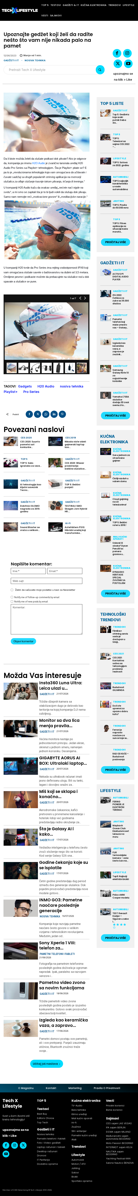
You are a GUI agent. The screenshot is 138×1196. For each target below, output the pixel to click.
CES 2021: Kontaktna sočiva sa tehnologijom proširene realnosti (119, 664)
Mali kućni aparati (120, 537)
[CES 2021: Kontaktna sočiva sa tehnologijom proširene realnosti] (105, 656)
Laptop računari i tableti (51, 1147)
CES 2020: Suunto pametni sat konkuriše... (30, 444)
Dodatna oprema (47, 1164)
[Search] (100, 69)
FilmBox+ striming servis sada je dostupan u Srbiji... (120, 636)
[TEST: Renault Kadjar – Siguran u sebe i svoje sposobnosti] (105, 911)
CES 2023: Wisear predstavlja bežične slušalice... (75, 465)
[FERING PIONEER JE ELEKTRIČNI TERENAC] (105, 800)
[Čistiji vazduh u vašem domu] (105, 474)
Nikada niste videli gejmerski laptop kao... (75, 444)
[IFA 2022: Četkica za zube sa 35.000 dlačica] (105, 293)
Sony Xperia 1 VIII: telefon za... (57, 945)
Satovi (75, 1172)
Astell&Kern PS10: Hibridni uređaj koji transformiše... (75, 530)
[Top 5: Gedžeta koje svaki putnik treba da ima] (105, 113)
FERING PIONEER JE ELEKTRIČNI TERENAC (118, 806)
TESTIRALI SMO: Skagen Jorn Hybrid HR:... (76, 508)
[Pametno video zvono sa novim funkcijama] (21, 991)
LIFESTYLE (110, 790)
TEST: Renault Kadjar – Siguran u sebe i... (120, 917)
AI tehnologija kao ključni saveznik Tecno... (30, 487)
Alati (74, 1139)
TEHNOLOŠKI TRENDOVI (113, 617)
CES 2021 (118, 653)
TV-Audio (77, 1105)
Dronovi (41, 1155)
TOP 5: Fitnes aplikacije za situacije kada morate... (120, 227)
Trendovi (119, 627)
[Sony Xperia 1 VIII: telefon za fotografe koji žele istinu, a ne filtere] (21, 951)
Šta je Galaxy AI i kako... (56, 831)
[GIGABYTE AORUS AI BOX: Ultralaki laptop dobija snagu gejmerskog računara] (21, 766)
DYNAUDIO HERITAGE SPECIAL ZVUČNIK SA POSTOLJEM (118, 577)
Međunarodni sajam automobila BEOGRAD (118, 1137)
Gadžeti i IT (11, 60)
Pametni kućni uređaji (84, 1135)
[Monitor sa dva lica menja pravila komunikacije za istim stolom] (21, 728)
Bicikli (75, 1176)
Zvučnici (76, 1126)
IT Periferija (43, 1160)
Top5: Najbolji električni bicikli (120, 878)
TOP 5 (24, 459)
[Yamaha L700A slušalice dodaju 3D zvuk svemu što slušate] (105, 395)
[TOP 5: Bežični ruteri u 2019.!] (105, 518)
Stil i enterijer (79, 1131)
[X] (118, 63)
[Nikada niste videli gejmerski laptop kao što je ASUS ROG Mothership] (55, 441)
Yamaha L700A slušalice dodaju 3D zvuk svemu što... (120, 401)
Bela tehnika (79, 1110)
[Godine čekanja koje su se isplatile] (21, 870)
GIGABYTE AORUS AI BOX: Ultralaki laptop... (63, 760)
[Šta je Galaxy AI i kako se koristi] (21, 837)
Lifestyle (119, 158)
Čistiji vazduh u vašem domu (120, 480)
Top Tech (42, 1122)
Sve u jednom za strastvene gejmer (121, 458)
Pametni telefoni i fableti (57, 954)
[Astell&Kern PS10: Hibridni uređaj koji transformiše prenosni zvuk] (55, 527)
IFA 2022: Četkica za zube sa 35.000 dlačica (120, 299)
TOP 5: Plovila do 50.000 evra (120, 206)
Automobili (120, 177)
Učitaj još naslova (45, 1064)
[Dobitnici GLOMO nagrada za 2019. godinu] (11, 505)
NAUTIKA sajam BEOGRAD (115, 1153)
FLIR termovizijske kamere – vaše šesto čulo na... (120, 856)
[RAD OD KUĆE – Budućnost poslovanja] (105, 752)
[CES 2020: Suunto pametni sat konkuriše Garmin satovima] (11, 441)
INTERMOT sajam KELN (119, 1147)
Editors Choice (45, 1118)
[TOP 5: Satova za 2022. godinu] (105, 161)
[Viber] (62, 414)
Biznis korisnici (114, 1110)
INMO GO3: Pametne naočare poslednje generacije (60, 905)
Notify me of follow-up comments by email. (37, 597)
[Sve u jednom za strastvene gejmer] (105, 451)
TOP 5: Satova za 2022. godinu (120, 164)
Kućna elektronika (121, 450)
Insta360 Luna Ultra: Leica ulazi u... (60, 685)
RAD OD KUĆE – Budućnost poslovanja (120, 756)
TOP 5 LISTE (112, 103)
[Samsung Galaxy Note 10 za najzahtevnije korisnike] (105, 368)
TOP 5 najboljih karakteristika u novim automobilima (120, 185)
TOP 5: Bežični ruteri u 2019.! (119, 524)
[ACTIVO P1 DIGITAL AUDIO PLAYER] (105, 272)
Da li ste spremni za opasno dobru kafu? (120, 710)
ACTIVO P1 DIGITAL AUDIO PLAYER (120, 276)
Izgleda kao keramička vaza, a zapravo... (63, 1022)
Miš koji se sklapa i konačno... (58, 794)
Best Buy (42, 1114)
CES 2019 (70, 437)
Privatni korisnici (115, 1105)
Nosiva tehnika (35, 60)
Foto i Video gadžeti (49, 1142)
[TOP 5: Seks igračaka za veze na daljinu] (11, 462)
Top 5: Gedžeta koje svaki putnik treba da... (120, 118)
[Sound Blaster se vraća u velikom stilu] (11, 527)
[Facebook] (117, 53)
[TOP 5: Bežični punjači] (55, 484)
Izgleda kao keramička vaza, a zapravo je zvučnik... (118, 349)
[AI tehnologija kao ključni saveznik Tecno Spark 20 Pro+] (11, 484)
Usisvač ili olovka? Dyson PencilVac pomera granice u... (120, 548)
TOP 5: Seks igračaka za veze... (31, 464)
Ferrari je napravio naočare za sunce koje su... (120, 734)
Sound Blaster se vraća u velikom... (30, 529)
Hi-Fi (68, 523)
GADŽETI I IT (112, 263)
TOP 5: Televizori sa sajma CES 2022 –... (120, 142)
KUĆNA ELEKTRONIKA (114, 439)
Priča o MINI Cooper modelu (120, 896)
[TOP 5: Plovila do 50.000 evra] (105, 203)
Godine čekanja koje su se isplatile (63, 865)
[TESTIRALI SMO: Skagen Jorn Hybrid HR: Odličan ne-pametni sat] (55, 505)
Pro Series (31, 392)
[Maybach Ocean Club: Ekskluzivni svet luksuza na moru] (105, 824)
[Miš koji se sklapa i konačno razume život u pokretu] (21, 799)
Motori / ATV (79, 1164)
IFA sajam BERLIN (115, 1127)
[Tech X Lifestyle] (20, 10)
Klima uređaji (79, 1114)
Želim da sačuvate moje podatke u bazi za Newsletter (45, 589)
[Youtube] (128, 63)
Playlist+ (11, 392)
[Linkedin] (54, 414)
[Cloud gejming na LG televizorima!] (105, 495)
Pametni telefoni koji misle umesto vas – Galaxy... (120, 323)
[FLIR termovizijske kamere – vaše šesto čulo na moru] (105, 850)
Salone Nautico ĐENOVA (120, 1162)
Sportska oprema (82, 1181)
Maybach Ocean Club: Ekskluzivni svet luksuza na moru (120, 831)
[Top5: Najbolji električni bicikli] (105, 875)
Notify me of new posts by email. (31, 601)
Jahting (118, 201)
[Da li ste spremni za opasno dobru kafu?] (105, 704)
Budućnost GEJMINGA (118, 689)
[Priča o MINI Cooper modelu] (105, 893)
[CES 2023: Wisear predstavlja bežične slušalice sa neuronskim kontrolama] (55, 462)
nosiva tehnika (71, 386)
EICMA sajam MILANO (118, 1131)
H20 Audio (46, 386)
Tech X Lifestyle (12, 1103)
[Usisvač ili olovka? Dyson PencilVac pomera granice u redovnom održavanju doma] (105, 539)
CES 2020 (26, 437)
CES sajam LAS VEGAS (119, 1123)
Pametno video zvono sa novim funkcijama (62, 985)
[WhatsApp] (45, 414)
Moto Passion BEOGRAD (119, 1143)
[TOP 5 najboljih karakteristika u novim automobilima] (105, 179)
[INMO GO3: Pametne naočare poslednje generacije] (21, 908)
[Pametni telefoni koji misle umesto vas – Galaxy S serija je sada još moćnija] (105, 317)
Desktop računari (47, 1151)
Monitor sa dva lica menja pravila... (59, 723)
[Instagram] (127, 53)
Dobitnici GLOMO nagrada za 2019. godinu (30, 508)
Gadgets (25, 386)
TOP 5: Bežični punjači (72, 486)
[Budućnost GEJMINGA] (105, 685)
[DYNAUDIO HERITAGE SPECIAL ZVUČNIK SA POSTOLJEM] (105, 568)
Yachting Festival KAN (118, 1158)
